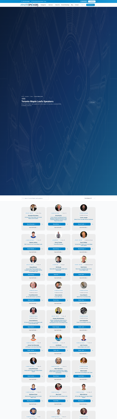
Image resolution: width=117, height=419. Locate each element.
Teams (31, 96)
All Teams (93, 102)
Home (22, 96)
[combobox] (90, 198)
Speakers (27, 96)
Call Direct (92, 1)
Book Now (84, 1)
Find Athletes (91, 4)
